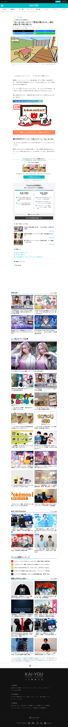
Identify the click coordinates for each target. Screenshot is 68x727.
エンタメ (20, 699)
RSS (42, 679)
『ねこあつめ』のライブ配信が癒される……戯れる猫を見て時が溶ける (33, 23)
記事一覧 (13, 688)
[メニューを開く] (2, 6)
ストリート (13, 699)
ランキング (24, 688)
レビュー (40, 688)
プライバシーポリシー (16, 708)
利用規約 (47, 705)
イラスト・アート (34, 696)
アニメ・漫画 (26, 696)
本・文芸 (13, 696)
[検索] (66, 5)
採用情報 (42, 708)
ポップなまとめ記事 (16, 690)
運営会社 (36, 708)
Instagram (39, 679)
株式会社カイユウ (20, 657)
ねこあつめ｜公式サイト (20, 252)
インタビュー (46, 688)
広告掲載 (30, 705)
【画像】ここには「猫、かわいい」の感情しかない (33, 132)
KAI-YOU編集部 (30, 657)
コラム (30, 688)
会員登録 (58, 1)
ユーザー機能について (39, 705)
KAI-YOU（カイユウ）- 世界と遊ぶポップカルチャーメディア (34, 5)
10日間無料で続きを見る (34, 177)
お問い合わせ (24, 705)
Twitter (26, 679)
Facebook (28, 679)
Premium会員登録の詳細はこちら (34, 218)
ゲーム (15, 17)
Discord (35, 679)
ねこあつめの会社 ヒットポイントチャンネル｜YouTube (27, 257)
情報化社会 (19, 696)
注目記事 (19, 688)
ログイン (64, 1)
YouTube (32, 679)
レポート (35, 688)
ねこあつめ (18, 265)
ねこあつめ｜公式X (18, 254)
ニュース (11, 11)
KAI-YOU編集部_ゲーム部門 (18, 28)
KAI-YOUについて (15, 705)
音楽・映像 (42, 696)
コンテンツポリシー (42, 657)
